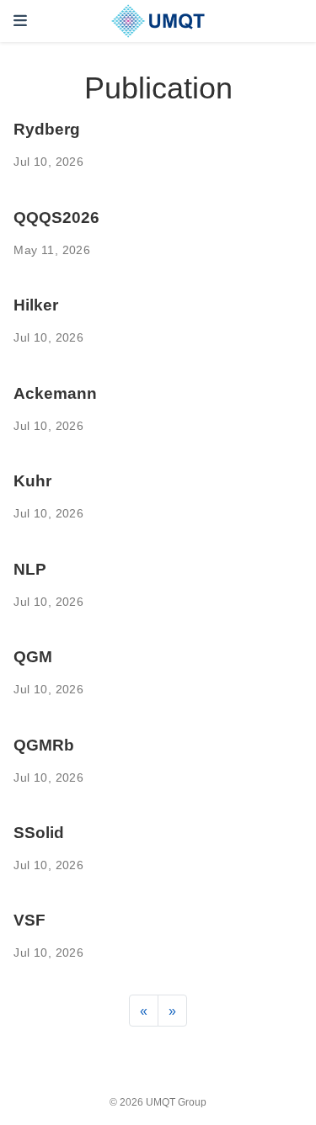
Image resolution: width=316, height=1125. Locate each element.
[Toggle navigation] (20, 20)
